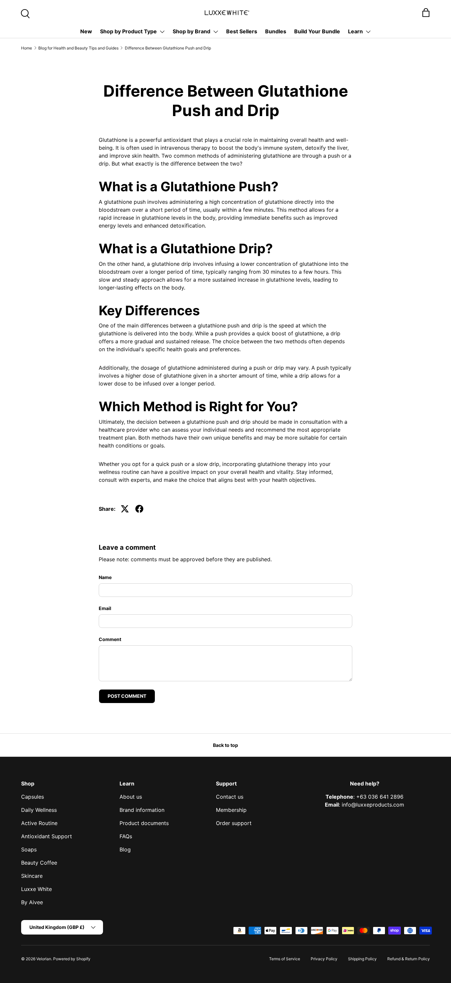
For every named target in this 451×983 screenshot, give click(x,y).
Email (105, 608)
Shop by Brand (191, 31)
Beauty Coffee (39, 862)
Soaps (29, 849)
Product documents (144, 823)
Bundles (275, 31)
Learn (355, 31)
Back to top (225, 745)
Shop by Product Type (128, 31)
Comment (110, 639)
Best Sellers (241, 31)
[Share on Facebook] (139, 509)
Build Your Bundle (317, 31)
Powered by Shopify (71, 958)
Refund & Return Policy (408, 958)
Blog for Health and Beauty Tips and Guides (78, 48)
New (86, 31)
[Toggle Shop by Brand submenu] (216, 32)
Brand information (142, 810)
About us (131, 796)
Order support (234, 823)
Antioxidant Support (46, 836)
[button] (426, 12)
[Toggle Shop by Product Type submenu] (162, 32)
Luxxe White (36, 889)
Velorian (43, 958)
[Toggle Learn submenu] (368, 32)
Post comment (127, 696)
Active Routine (39, 823)
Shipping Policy (362, 958)
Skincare (32, 876)
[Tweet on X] (125, 509)
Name (105, 577)
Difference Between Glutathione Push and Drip (168, 48)
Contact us (229, 796)
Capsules (32, 796)
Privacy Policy (324, 958)
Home (26, 48)
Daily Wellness (39, 810)
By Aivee (32, 902)
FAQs (126, 836)
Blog (125, 849)
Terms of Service (284, 958)
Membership (231, 810)
